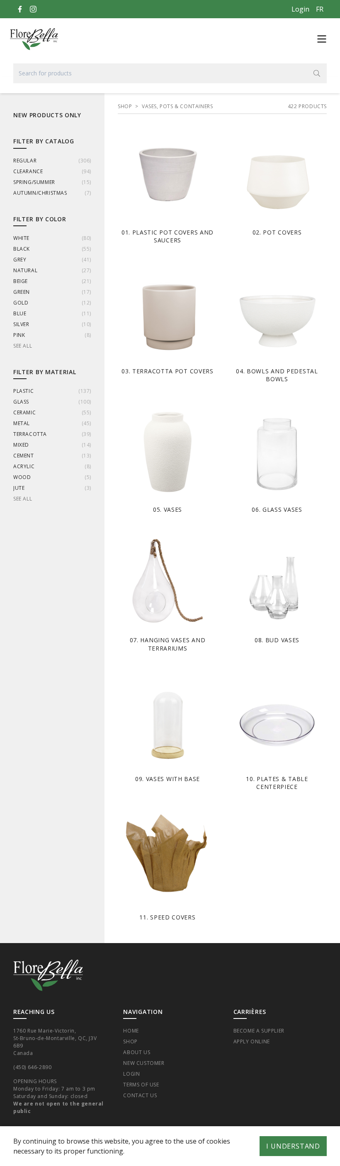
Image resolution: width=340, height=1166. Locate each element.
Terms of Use (141, 1084)
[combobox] (170, 73)
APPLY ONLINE (251, 1041)
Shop (130, 1041)
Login (300, 9)
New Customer (143, 1063)
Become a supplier (258, 1030)
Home (130, 1030)
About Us (136, 1052)
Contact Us (140, 1095)
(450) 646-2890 (32, 1067)
